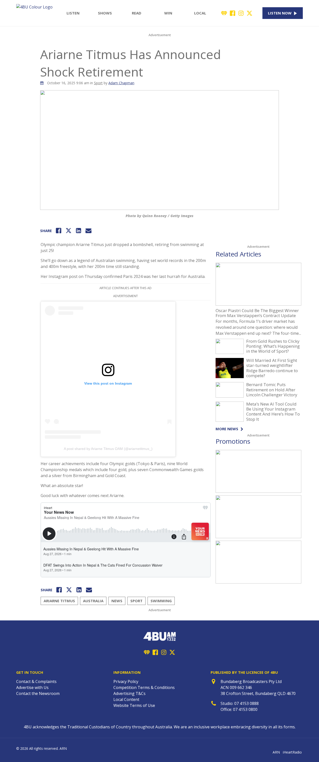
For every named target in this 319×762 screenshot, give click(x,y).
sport (136, 600)
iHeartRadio (292, 752)
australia (93, 600)
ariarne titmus (59, 600)
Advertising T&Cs (129, 693)
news (116, 600)
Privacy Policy (125, 681)
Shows (105, 12)
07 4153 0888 (246, 703)
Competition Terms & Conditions (144, 687)
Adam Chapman (121, 83)
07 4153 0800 (245, 709)
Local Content (126, 699)
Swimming (161, 600)
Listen (73, 12)
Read (136, 12)
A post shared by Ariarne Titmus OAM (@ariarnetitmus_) (108, 449)
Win (168, 12)
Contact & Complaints (36, 681)
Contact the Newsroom (38, 693)
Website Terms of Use (134, 705)
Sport (98, 83)
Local (200, 12)
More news (227, 429)
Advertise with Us (32, 687)
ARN (276, 752)
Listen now (280, 12)
